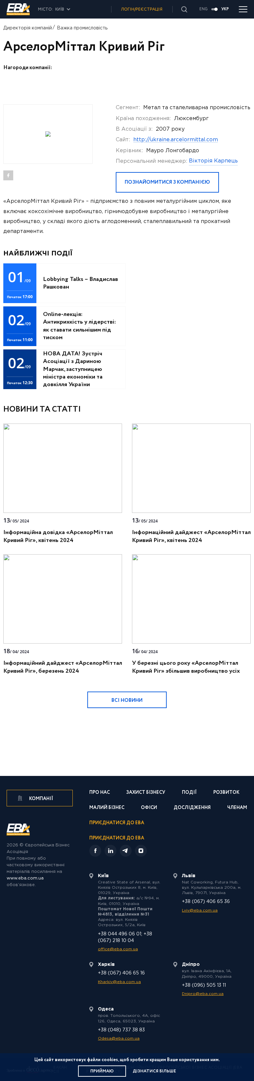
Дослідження (192, 808)
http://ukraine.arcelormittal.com (175, 139)
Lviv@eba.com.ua (200, 910)
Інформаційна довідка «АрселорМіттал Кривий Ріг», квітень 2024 (58, 536)
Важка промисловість (82, 28)
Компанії (40, 798)
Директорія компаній (27, 28)
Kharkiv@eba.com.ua (119, 982)
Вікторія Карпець (213, 160)
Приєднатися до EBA (116, 823)
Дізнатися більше (154, 1071)
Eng (203, 9)
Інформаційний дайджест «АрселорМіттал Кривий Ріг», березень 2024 (62, 667)
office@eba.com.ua (118, 949)
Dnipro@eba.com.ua (203, 994)
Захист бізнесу (145, 793)
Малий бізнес (106, 808)
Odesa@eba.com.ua (119, 1038)
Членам (237, 808)
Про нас (99, 793)
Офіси (149, 808)
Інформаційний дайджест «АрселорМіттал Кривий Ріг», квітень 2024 (191, 536)
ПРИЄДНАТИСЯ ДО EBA (116, 838)
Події (189, 793)
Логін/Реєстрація (141, 9)
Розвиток (226, 793)
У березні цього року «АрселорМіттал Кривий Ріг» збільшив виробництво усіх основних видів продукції (186, 671)
